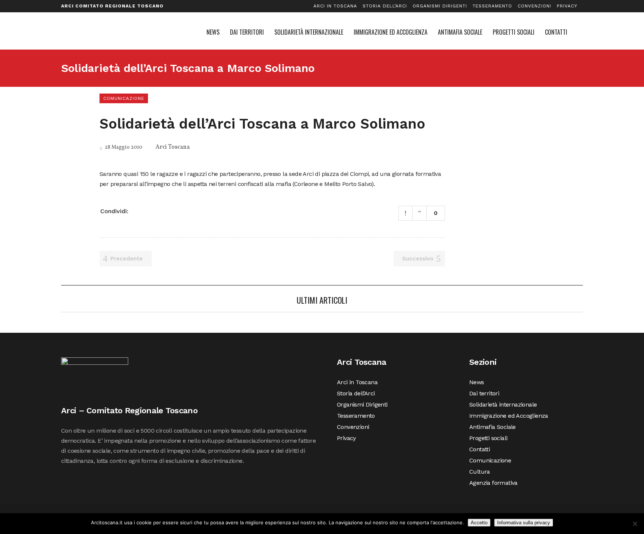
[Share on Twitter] (146, 210)
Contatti (479, 449)
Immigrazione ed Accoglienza (508, 415)
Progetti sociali (488, 438)
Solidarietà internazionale (503, 404)
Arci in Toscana (335, 6)
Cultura (479, 471)
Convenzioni (534, 6)
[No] (634, 523)
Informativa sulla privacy (523, 522)
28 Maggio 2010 (123, 147)
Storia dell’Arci (385, 6)
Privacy (567, 6)
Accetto (479, 522)
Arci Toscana (172, 147)
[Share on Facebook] (137, 210)
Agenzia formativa (493, 482)
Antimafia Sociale (492, 426)
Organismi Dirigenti (440, 6)
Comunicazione (490, 460)
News (476, 382)
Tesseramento (492, 6)
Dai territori (484, 393)
